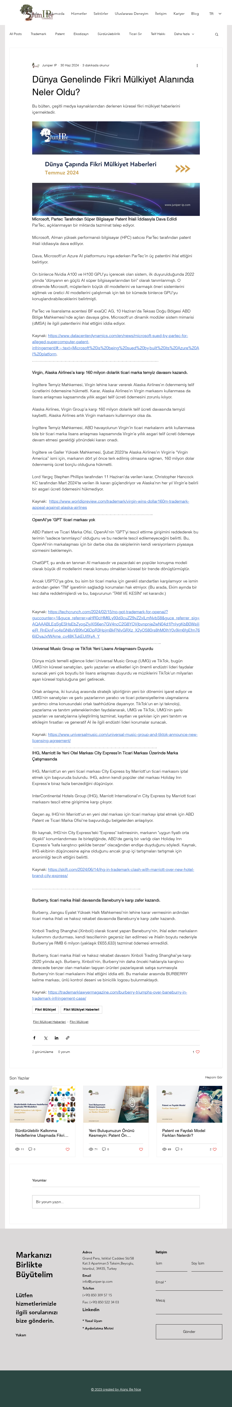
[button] (217, 34)
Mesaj (160, 1300)
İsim (159, 1263)
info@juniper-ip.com (97, 1281)
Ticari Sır (135, 34)
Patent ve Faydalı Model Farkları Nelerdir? (183, 1133)
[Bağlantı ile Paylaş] (67, 1038)
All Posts (16, 34)
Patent (60, 34)
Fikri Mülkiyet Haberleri (81, 1009)
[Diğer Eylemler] (197, 65)
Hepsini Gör (213, 1077)
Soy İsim (197, 1263)
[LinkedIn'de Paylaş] (56, 1038)
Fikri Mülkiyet (45, 1009)
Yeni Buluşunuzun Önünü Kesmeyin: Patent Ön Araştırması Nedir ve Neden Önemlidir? (114, 1133)
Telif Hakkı (158, 34)
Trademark (38, 34)
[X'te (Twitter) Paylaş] (45, 1038)
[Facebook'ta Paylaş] (34, 1038)
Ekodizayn (81, 34)
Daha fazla (182, 34)
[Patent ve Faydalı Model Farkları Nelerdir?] (189, 1104)
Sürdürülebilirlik (109, 34)
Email (160, 1282)
